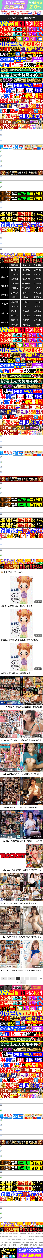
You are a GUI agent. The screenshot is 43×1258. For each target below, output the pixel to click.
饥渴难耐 (26, 283)
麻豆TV (26, 302)
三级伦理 (15, 274)
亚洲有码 (15, 270)
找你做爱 (37, 283)
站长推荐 (4, 286)
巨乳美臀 (37, 274)
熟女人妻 (26, 311)
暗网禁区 (15, 316)
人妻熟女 (15, 279)
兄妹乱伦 (26, 320)
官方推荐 (4, 295)
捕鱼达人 (15, 293)
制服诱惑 (37, 316)
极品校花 (15, 325)
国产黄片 (15, 311)
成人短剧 (37, 320)
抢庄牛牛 (26, 293)
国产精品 (15, 265)
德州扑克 (37, 293)
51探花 (37, 302)
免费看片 (4, 322)
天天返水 (37, 297)
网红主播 (26, 265)
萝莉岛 (37, 306)
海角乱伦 (26, 316)
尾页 (22, 982)
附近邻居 (15, 283)
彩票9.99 (14, 297)
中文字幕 (26, 274)
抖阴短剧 (26, 325)
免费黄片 (37, 311)
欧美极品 (26, 270)
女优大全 (26, 306)
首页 (4, 979)
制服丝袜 (26, 279)
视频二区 (4, 277)
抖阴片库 (4, 313)
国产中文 (15, 320)
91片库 (15, 306)
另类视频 (37, 279)
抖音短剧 (15, 302)
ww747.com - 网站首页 (21, 18)
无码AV (5, 304)
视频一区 (4, 267)
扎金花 (26, 297)
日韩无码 (37, 325)
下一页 (33, 979)
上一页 (11, 979)
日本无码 (37, 265)
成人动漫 (37, 270)
